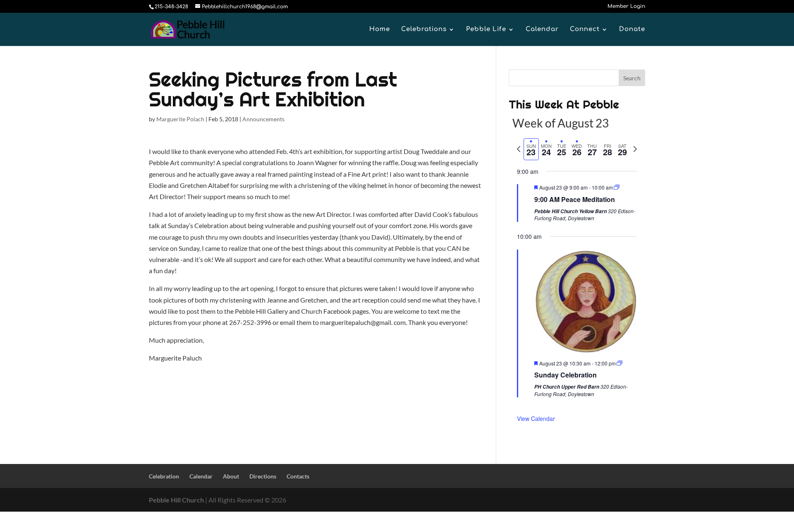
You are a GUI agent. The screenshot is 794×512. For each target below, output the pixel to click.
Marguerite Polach (180, 119)
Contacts (298, 476)
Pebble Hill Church (176, 500)
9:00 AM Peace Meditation (574, 199)
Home (379, 29)
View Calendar (536, 418)
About (231, 476)
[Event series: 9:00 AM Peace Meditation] (616, 187)
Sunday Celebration (565, 375)
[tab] (531, 149)
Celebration (164, 476)
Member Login (626, 6)
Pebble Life (486, 29)
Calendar (542, 29)
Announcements (263, 119)
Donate (632, 29)
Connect (585, 29)
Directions (262, 476)
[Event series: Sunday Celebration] (619, 363)
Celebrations (424, 29)
